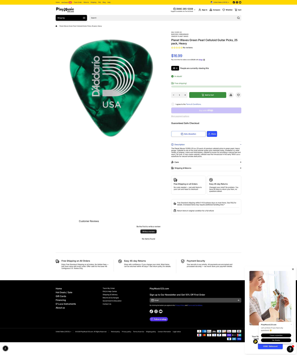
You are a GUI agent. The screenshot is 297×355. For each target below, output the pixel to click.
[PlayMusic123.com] (65, 10)
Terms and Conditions (195, 305)
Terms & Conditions (193, 104)
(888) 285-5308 (184, 9)
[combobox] (165, 18)
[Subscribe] (238, 300)
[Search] (238, 18)
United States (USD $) (63, 332)
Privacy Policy (180, 305)
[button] (238, 10)
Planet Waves (183, 36)
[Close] (293, 269)
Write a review (148, 231)
